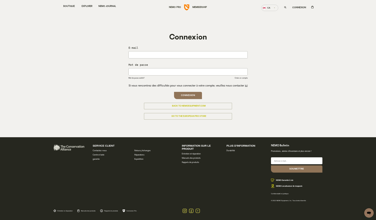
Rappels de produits (190, 162)
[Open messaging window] (369, 213)
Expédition (138, 159)
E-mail (133, 47)
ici (246, 86)
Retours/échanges (142, 151)
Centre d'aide (98, 155)
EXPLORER (87, 6)
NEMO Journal (107, 6)
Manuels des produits (191, 158)
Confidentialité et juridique (280, 193)
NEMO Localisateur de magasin (289, 186)
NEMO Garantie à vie (284, 180)
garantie (96, 159)
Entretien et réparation (191, 154)
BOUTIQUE (69, 6)
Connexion (299, 8)
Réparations (139, 155)
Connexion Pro (131, 211)
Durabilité (230, 151)
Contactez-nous (100, 151)
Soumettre (296, 168)
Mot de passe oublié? (137, 78)
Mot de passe (137, 64)
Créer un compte (241, 78)
